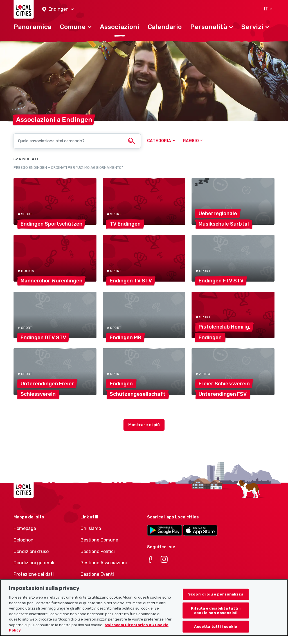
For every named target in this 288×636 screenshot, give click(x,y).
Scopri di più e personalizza (215, 594)
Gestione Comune (99, 540)
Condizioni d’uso (31, 551)
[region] (144, 607)
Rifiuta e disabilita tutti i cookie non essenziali (215, 610)
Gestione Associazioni (103, 562)
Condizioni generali (34, 562)
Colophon (23, 540)
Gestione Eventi (97, 574)
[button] (58, 9)
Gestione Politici (97, 551)
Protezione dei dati (34, 574)
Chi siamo (90, 528)
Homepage (25, 528)
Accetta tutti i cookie (215, 626)
